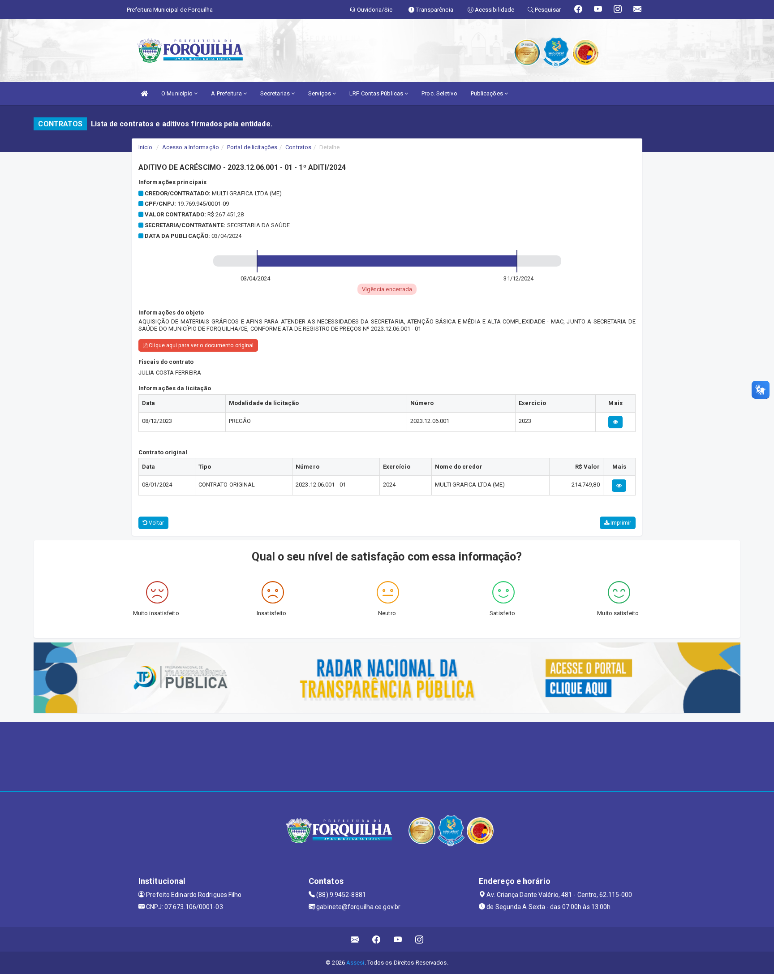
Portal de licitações (252, 147)
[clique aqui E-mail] (355, 939)
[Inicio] (144, 93)
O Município (177, 93)
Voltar (155, 523)
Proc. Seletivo (439, 93)
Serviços (320, 93)
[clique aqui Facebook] (376, 939)
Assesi (355, 962)
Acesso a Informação (190, 147)
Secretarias (275, 93)
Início (145, 147)
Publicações (487, 93)
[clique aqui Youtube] (398, 939)
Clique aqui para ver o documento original (200, 345)
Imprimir (620, 523)
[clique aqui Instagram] (419, 939)
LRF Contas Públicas (376, 93)
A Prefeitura (227, 93)
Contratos (298, 147)
